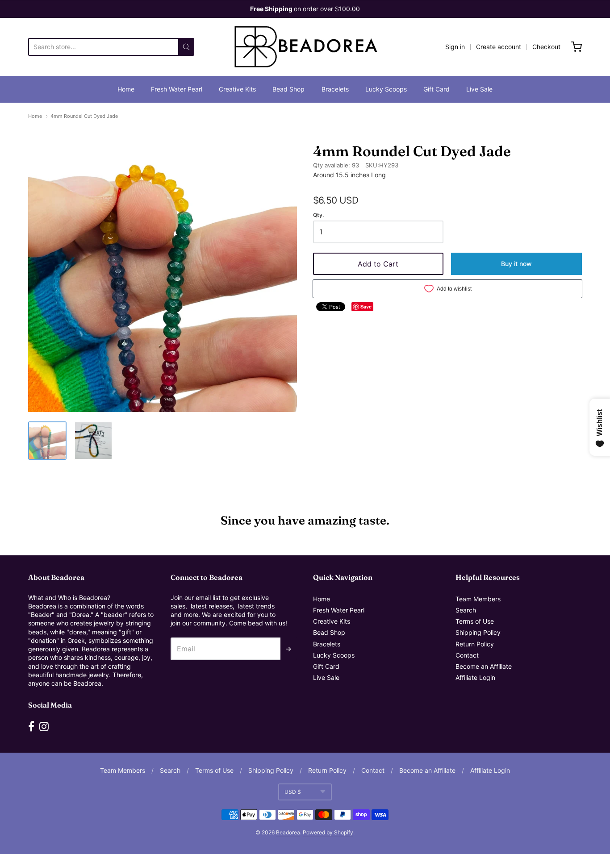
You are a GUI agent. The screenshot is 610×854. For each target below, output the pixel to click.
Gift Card (436, 89)
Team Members (478, 599)
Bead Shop (288, 89)
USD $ (292, 791)
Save (366, 306)
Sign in (455, 46)
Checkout (546, 46)
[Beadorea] (305, 46)
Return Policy (474, 644)
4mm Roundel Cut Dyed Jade (84, 116)
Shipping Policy (478, 632)
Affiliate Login (475, 677)
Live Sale (479, 89)
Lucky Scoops (386, 89)
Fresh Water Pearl (176, 89)
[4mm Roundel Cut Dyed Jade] (47, 440)
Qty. (318, 215)
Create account (498, 46)
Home (125, 89)
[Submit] (186, 47)
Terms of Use (474, 621)
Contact (467, 655)
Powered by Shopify (328, 832)
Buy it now (516, 263)
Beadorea (288, 832)
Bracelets (335, 89)
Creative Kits (237, 89)
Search (465, 610)
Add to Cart (378, 263)
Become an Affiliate (483, 666)
